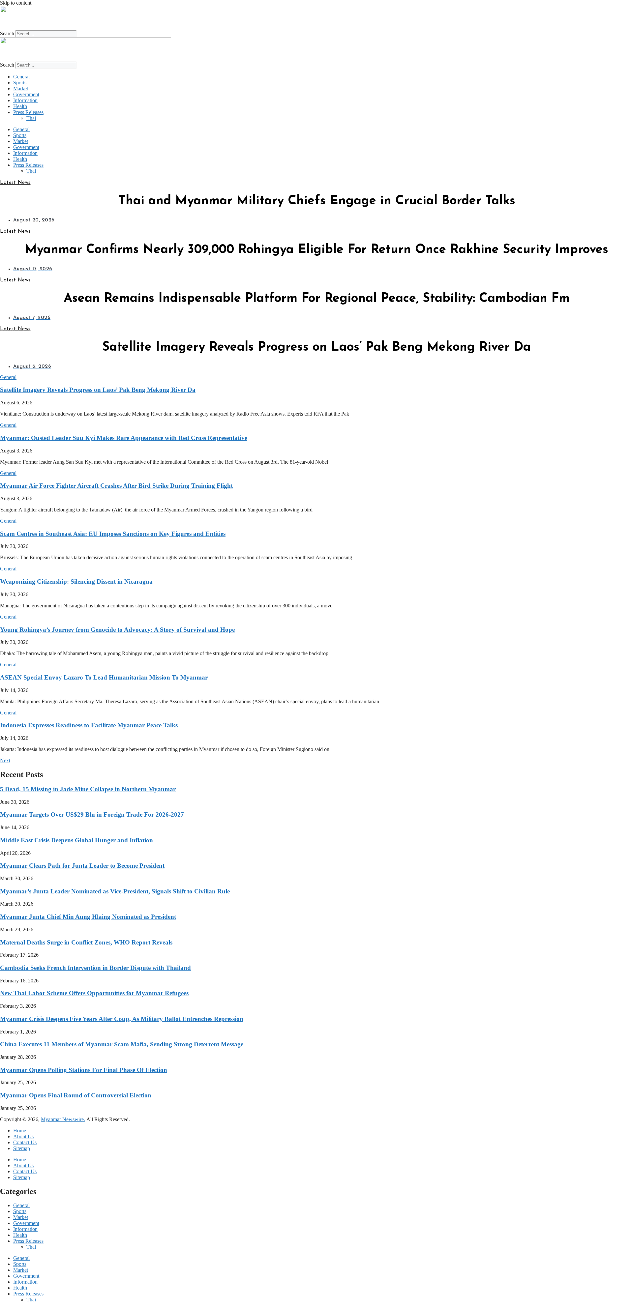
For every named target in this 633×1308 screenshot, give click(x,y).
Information (25, 100)
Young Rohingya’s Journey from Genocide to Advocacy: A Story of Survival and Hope (117, 629)
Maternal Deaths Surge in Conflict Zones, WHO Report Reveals (86, 942)
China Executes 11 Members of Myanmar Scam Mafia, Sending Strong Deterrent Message (121, 1044)
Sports (19, 82)
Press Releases (28, 112)
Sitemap (21, 1148)
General (21, 76)
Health (20, 106)
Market (20, 88)
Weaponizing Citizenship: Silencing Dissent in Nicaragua (76, 581)
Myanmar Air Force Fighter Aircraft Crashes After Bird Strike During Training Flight (116, 485)
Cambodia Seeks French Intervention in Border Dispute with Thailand (95, 967)
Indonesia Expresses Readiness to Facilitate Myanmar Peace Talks (89, 725)
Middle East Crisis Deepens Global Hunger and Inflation (76, 840)
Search (7, 33)
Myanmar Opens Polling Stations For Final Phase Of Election (83, 1069)
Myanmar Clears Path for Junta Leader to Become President (82, 865)
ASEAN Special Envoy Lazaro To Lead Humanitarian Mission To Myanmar (104, 677)
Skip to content (15, 3)
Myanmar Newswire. (63, 1119)
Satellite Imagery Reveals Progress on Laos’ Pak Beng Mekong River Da (98, 389)
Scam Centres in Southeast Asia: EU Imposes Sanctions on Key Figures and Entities (113, 533)
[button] (8, 377)
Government (26, 94)
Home (19, 1130)
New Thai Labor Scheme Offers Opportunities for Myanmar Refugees (94, 993)
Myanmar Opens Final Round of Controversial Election (75, 1095)
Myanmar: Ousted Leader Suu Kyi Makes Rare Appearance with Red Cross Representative (123, 437)
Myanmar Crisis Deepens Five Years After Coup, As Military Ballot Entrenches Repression (121, 1018)
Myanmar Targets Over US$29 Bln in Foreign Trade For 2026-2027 (92, 814)
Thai (31, 118)
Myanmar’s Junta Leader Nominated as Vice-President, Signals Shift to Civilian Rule (115, 891)
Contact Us (25, 1142)
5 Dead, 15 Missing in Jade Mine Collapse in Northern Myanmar (88, 789)
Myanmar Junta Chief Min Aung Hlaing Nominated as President (88, 916)
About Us (23, 1136)
